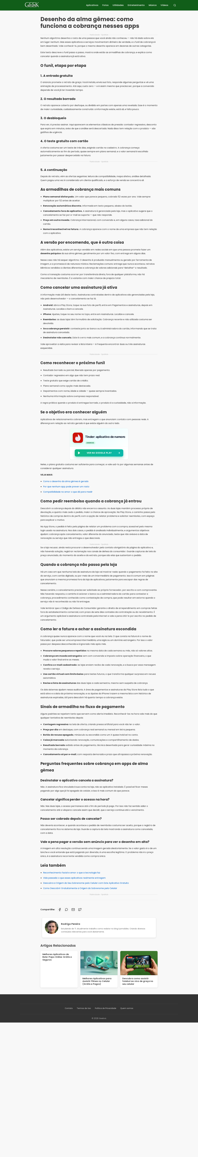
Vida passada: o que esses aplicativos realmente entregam (74, 877)
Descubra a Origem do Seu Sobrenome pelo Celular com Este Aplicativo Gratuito (86, 883)
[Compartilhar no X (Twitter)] (80, 909)
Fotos (105, 5)
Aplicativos (92, 5)
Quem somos (126, 1008)
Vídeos (164, 5)
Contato (69, 1008)
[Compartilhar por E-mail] (73, 909)
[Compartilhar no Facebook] (59, 909)
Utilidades (118, 5)
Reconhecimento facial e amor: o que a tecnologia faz (71, 872)
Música (153, 5)
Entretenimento (136, 5)
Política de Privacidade (105, 1008)
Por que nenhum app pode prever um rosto (66, 486)
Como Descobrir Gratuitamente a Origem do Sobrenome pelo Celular (80, 888)
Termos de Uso (84, 1008)
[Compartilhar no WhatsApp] (66, 909)
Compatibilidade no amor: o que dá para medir (68, 491)
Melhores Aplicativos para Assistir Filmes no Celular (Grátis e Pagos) (96, 981)
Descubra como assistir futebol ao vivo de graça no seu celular (137, 981)
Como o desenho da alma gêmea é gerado (65, 481)
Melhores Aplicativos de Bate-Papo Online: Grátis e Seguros (57, 957)
